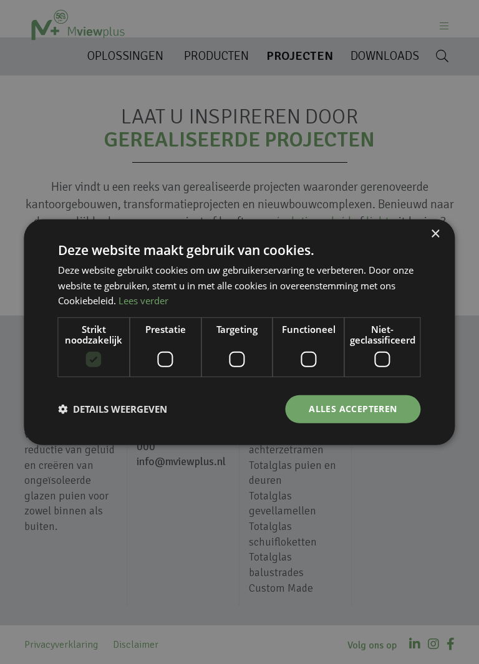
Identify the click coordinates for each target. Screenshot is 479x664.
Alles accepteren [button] (353, 409)
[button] (112, 409)
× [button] (435, 233)
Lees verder (143, 300)
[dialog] (239, 332)
